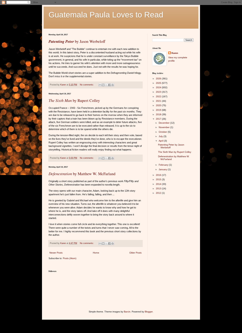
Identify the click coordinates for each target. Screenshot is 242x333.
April (161, 140)
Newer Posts (56, 252)
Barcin (127, 311)
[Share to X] (106, 85)
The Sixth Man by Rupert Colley (174, 152)
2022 (159, 96)
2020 (159, 105)
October (163, 132)
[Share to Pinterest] (112, 85)
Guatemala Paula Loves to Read (106, 14)
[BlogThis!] (103, 85)
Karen (175, 53)
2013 (159, 188)
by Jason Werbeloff (77, 41)
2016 (159, 175)
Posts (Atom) (69, 258)
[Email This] (100, 85)
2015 (159, 179)
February (164, 164)
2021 (159, 101)
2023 (159, 92)
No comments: (87, 85)
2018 (159, 114)
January (163, 169)
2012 (159, 193)
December (164, 122)
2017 (159, 119)
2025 (159, 83)
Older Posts (135, 252)
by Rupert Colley (74, 100)
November (164, 127)
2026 (159, 78)
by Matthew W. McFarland (82, 173)
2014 (159, 184)
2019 (159, 110)
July (161, 136)
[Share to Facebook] (109, 85)
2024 (159, 87)
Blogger (149, 311)
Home (96, 252)
